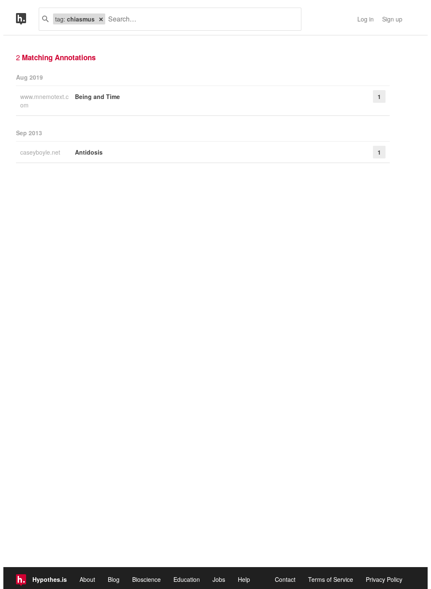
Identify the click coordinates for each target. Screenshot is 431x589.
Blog (114, 579)
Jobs (219, 579)
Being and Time (97, 96)
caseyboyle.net (41, 152)
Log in (365, 19)
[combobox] (200, 19)
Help (244, 579)
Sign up (392, 19)
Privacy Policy (384, 579)
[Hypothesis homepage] (27, 19)
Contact (285, 579)
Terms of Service (330, 579)
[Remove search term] (101, 18)
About (87, 579)
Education (186, 579)
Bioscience (146, 579)
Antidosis (89, 152)
